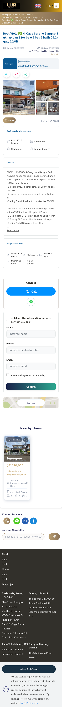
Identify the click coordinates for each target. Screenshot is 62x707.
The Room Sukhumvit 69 (42, 598)
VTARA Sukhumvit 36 (12, 615)
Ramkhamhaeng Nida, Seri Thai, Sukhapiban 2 (22, 17)
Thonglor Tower (10, 619)
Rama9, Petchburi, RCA (15, 644)
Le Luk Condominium (40, 607)
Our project (8, 584)
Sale (4, 559)
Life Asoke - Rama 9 (12, 653)
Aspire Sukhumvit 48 (39, 602)
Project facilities (15, 243)
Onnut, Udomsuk (38, 593)
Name (9, 327)
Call (34, 291)
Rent (4, 563)
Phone (10, 343)
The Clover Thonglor (13, 602)
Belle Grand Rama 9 (12, 649)
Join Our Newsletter (13, 529)
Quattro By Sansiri (11, 610)
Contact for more (12, 514)
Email (9, 359)
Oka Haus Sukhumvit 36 (14, 632)
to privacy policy (37, 375)
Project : (55, 54)
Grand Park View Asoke (14, 637)
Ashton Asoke (9, 606)
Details (10, 162)
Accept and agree (19, 375)
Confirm (31, 386)
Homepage (6, 14)
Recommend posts (23, 14)
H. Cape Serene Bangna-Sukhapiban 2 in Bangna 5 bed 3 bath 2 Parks (16, 472)
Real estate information (19, 130)
